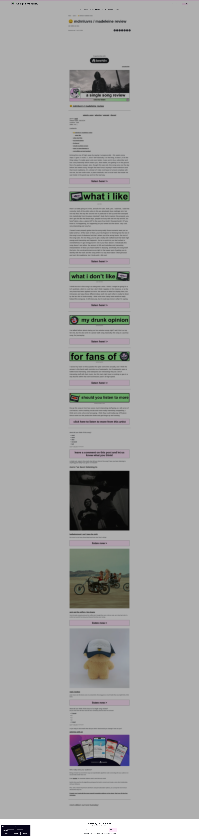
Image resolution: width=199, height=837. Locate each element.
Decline (25, 833)
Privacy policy (10, 829)
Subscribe (112, 830)
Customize (15, 833)
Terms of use (20, 829)
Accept (6, 833)
